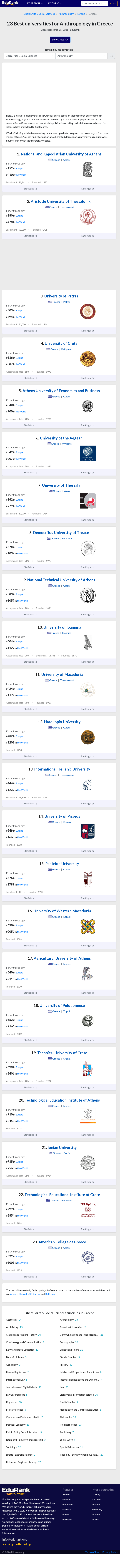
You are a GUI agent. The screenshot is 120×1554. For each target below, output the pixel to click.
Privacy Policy (110, 1552)
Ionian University (59, 1147)
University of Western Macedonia (59, 911)
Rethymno (50, 1293)
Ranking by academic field (59, 49)
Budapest (67, 1519)
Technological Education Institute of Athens (59, 1100)
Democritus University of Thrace (59, 532)
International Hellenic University (59, 769)
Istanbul (66, 1499)
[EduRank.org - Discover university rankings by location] (10, 3)
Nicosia (66, 1509)
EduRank (75, 29)
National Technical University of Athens (59, 580)
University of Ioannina (59, 627)
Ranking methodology (17, 1544)
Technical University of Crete (59, 1052)
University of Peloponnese (59, 1005)
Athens (14, 1293)
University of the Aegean (59, 438)
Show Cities (58, 39)
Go (111, 55)
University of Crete (59, 343)
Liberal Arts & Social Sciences (39, 13)
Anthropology (66, 13)
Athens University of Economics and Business (59, 390)
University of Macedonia (59, 674)
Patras (36, 1293)
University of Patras (59, 296)
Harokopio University (59, 721)
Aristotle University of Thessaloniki (59, 201)
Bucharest (67, 1504)
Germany (97, 1509)
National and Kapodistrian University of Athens (59, 154)
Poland (96, 1504)
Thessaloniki (25, 1293)
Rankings (86, 188)
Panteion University (59, 863)
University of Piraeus (59, 816)
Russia (95, 1519)
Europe (81, 13)
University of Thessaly (59, 485)
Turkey (96, 1494)
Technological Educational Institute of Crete (59, 1194)
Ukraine (96, 1499)
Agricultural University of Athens (59, 958)
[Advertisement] (29, 89)
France (96, 1514)
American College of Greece (59, 1242)
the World (20, 174)
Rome (65, 1514)
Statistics (29, 188)
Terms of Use (92, 1552)
